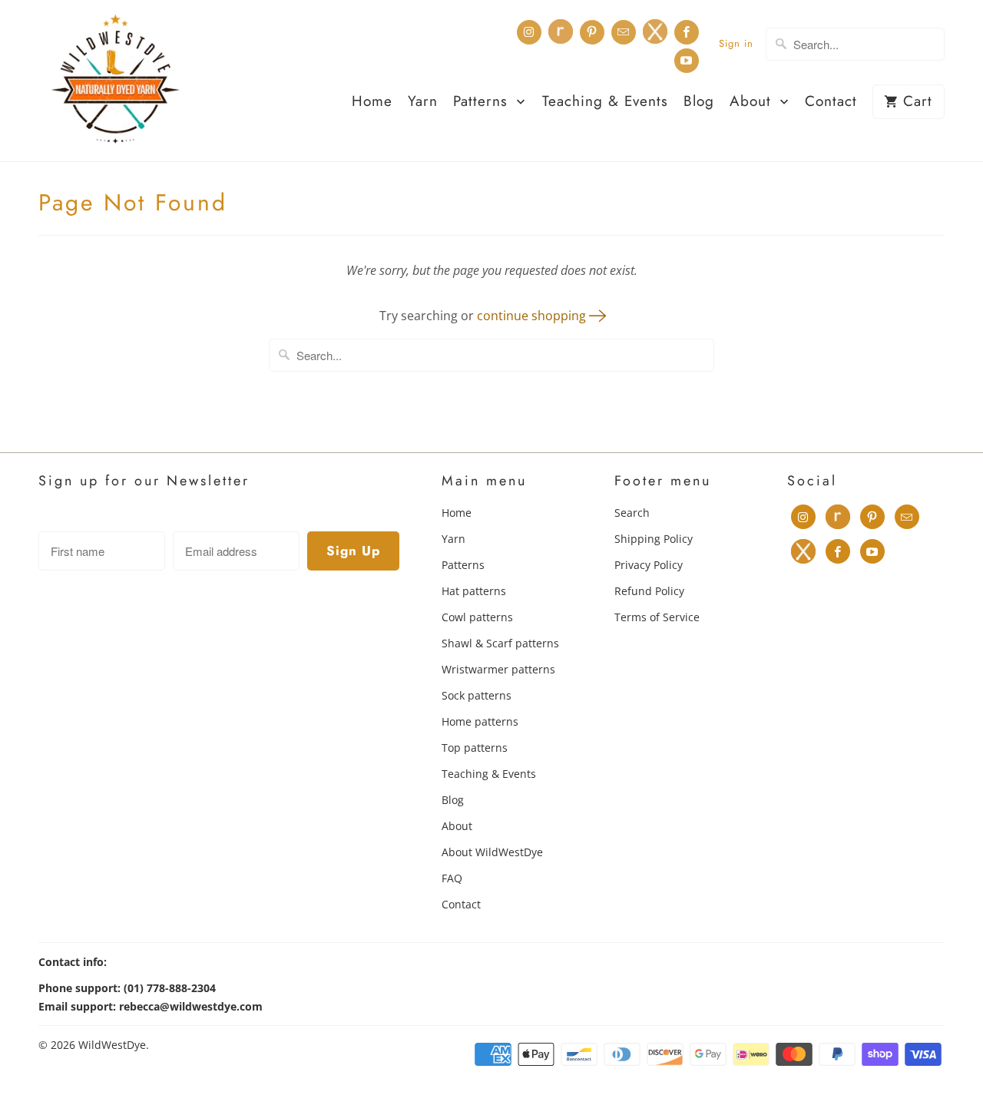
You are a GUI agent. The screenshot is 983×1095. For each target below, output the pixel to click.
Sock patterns (476, 695)
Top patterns (475, 747)
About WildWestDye (492, 852)
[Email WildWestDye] (623, 32)
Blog (698, 102)
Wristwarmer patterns (498, 669)
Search (632, 512)
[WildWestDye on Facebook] (686, 32)
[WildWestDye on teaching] (655, 31)
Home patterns (480, 721)
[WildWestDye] (115, 81)
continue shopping (533, 315)
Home (372, 102)
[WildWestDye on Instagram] (529, 32)
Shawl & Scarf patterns (500, 643)
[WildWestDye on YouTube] (686, 60)
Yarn (423, 102)
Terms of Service (657, 617)
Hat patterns (474, 591)
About (753, 102)
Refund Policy (649, 591)
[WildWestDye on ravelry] (560, 31)
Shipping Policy (653, 538)
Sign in (736, 43)
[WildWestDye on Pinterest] (592, 32)
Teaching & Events (605, 102)
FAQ (452, 878)
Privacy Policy (648, 564)
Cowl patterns (477, 617)
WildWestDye (112, 1044)
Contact (831, 102)
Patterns (483, 102)
